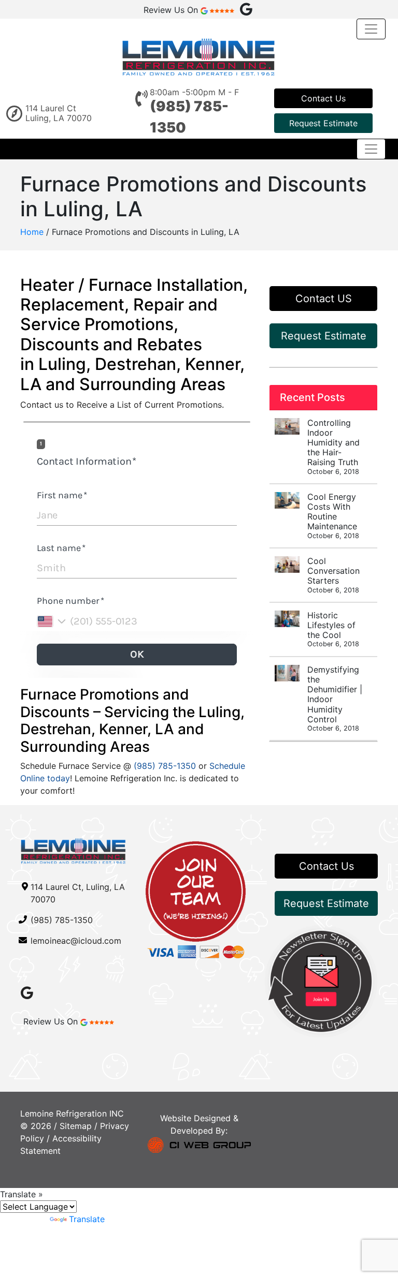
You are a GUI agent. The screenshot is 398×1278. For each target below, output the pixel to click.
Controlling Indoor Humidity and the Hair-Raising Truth (333, 446)
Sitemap (76, 1126)
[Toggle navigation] (371, 29)
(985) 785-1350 (165, 766)
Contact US (323, 298)
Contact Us (323, 98)
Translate (87, 1219)
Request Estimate (323, 123)
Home (32, 232)
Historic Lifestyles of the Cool (333, 629)
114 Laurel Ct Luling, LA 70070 (58, 113)
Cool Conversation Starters (333, 575)
